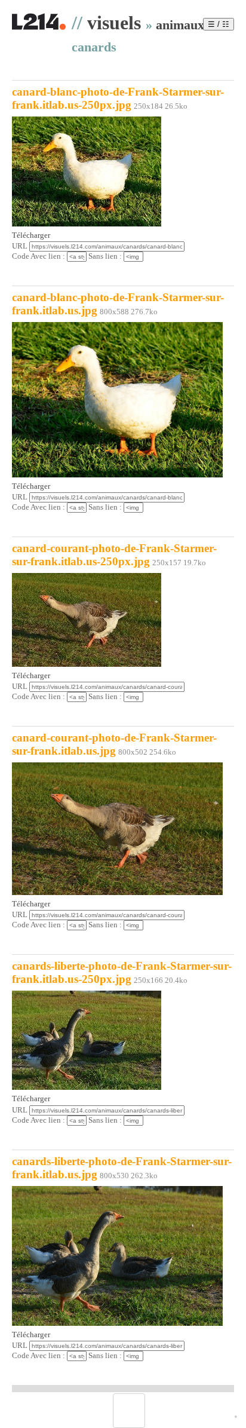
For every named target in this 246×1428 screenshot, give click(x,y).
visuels (114, 22)
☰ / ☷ (218, 24)
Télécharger (31, 235)
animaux (180, 24)
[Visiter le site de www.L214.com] (39, 28)
